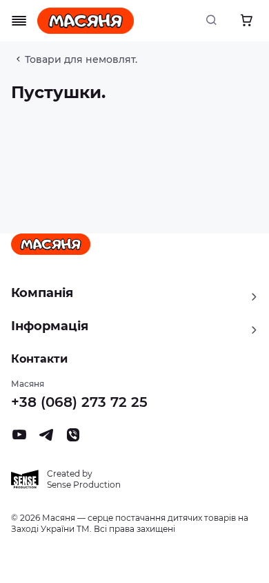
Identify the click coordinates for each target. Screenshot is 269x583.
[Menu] (19, 20)
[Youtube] (19, 438)
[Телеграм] (46, 438)
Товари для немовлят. (81, 59)
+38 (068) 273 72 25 (79, 402)
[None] (73, 438)
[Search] (215, 21)
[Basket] (246, 20)
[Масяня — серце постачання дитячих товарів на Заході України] (85, 21)
